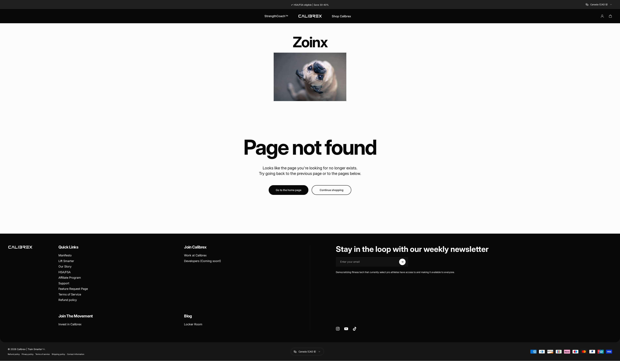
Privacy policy (27, 354)
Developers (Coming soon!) (202, 261)
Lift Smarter (66, 261)
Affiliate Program (69, 277)
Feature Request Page (73, 288)
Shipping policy (58, 354)
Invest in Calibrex (70, 324)
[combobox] (599, 4)
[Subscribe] (402, 262)
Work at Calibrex (195, 255)
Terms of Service (69, 294)
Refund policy (67, 300)
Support (63, 283)
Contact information (75, 354)
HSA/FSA (64, 272)
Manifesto (65, 255)
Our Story (65, 266)
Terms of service (42, 354)
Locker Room (193, 324)
